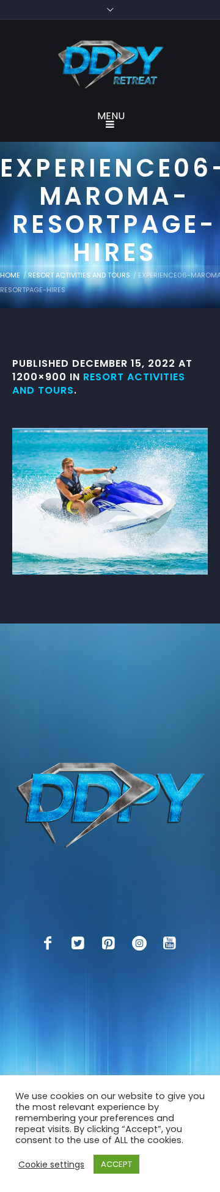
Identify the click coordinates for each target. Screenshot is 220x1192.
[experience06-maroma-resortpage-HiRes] (110, 501)
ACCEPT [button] (116, 1164)
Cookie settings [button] (51, 1164)
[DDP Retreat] (110, 65)
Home (10, 275)
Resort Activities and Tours (79, 275)
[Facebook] (47, 943)
